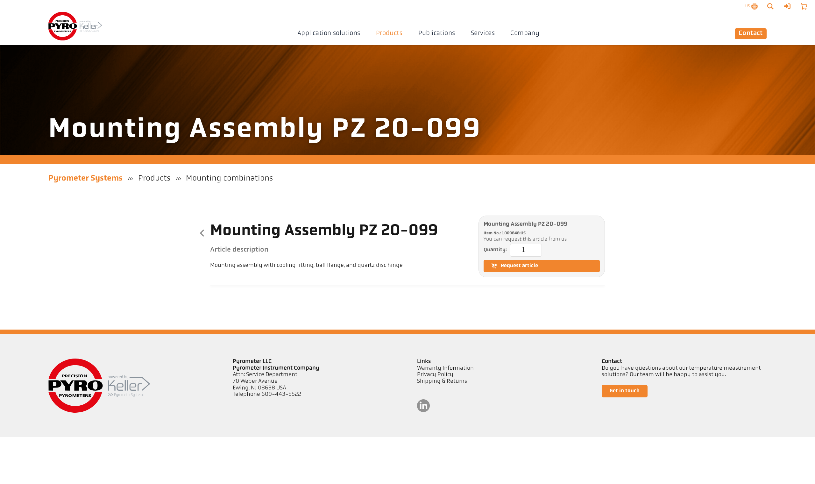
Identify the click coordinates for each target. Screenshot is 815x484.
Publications (436, 33)
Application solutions (328, 33)
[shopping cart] (804, 6)
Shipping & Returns (442, 381)
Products (389, 33)
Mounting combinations (229, 178)
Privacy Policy (435, 375)
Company (524, 33)
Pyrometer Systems (85, 178)
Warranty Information (445, 368)
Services (483, 33)
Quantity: (495, 250)
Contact (751, 33)
